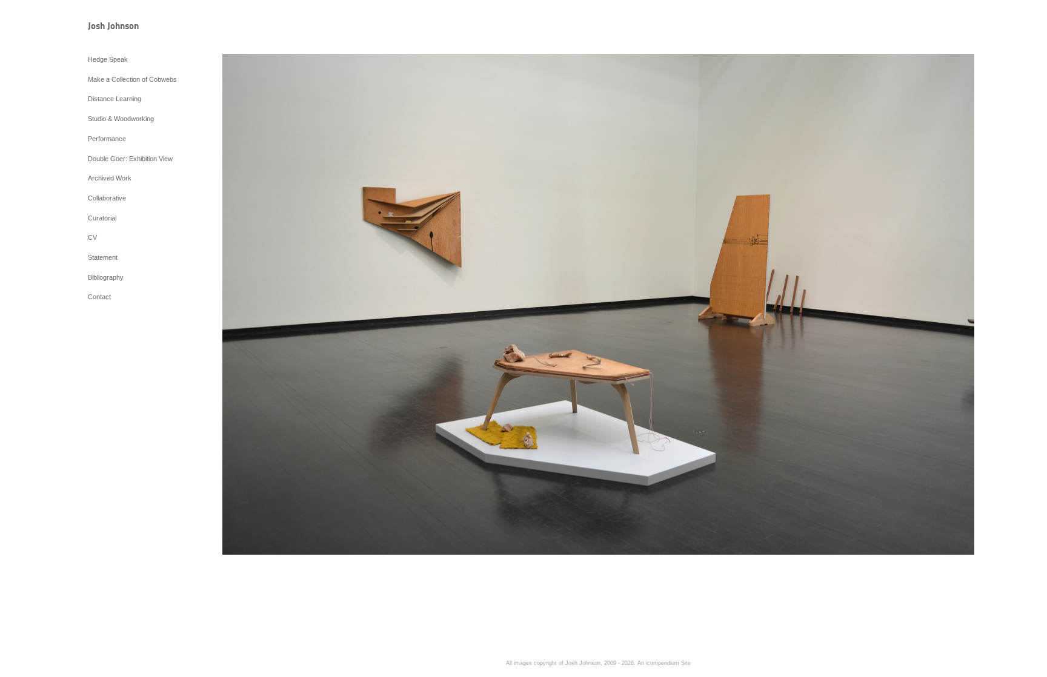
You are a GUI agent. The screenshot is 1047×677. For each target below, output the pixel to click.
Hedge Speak (108, 59)
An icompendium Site (664, 663)
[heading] (118, 27)
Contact (99, 296)
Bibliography (106, 277)
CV (92, 237)
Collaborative (107, 198)
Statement (103, 257)
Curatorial (102, 218)
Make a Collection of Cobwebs (132, 79)
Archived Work (109, 178)
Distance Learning (114, 98)
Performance (107, 138)
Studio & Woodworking (121, 118)
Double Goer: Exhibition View (130, 158)
